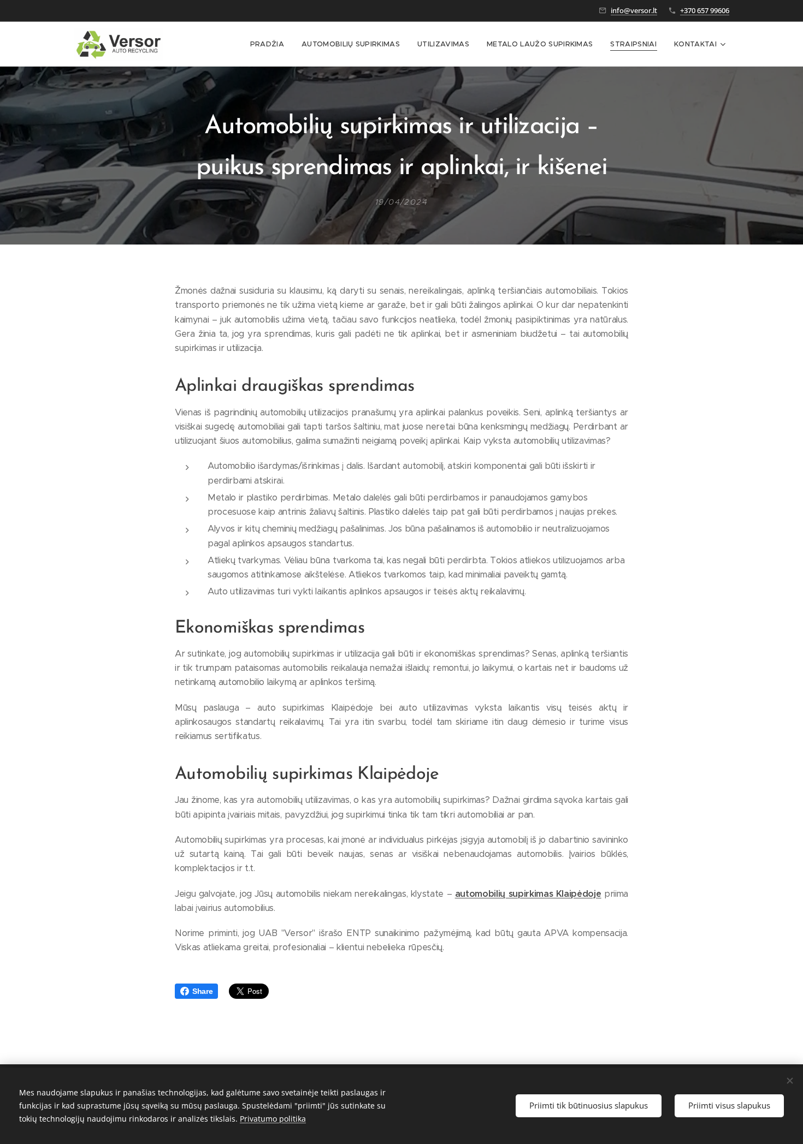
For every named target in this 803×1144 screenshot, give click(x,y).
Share (202, 991)
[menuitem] (270, 44)
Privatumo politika (273, 1118)
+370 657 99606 (704, 10)
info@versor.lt (634, 10)
